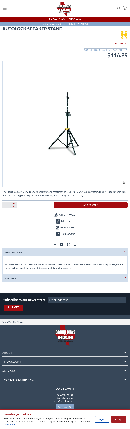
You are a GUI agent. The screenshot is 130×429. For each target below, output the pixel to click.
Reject (102, 419)
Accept (118, 419)
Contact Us (65, 389)
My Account (11, 361)
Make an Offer (68, 233)
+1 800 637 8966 (65, 394)
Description (13, 252)
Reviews (10, 278)
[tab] (65, 252)
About (7, 352)
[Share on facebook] (55, 244)
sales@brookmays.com (65, 401)
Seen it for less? (67, 227)
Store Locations (65, 397)
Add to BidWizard (67, 214)
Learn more (9, 424)
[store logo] (63, 9)
